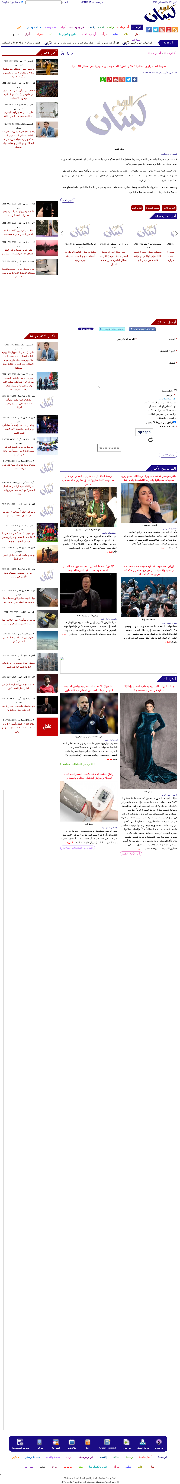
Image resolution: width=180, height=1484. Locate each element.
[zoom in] (63, 53)
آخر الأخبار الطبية (131, 853)
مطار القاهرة (152, 208)
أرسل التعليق (168, 454)
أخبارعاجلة (170, 53)
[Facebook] (142, 330)
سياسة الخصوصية (20, 1447)
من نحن (127, 1447)
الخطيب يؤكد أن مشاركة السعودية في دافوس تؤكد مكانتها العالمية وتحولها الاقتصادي (18, 94)
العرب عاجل (169, 208)
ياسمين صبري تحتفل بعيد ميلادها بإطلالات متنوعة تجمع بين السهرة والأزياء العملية (18, 73)
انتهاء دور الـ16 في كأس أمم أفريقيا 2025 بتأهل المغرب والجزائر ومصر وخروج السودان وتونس (18, 537)
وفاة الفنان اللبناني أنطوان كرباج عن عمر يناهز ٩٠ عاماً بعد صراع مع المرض (18, 727)
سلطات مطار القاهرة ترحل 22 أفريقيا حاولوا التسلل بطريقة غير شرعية (80, 256)
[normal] (67, 53)
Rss (88, 1447)
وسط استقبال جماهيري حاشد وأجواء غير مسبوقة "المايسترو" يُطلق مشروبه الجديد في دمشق (88, 480)
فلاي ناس (137, 208)
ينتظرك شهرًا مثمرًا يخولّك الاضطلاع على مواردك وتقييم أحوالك (18, 403)
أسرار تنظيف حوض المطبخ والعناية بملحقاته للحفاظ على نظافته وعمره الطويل (18, 273)
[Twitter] (112, 330)
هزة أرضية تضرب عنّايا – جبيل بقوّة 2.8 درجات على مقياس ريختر (99, 42)
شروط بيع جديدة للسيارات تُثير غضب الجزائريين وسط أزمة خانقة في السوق (19, 451)
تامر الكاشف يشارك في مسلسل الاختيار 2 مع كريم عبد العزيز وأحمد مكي (18, 490)
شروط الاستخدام (167, 398)
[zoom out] (72, 53)
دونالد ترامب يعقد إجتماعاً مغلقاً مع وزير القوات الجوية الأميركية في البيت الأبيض (18, 429)
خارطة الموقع (143, 1447)
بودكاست (159, 1447)
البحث (65, 2)
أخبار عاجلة (154, 53)
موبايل (40, 1447)
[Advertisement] (72, 15)
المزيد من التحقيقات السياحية (78, 764)
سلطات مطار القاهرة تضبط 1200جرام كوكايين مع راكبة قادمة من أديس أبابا (147, 256)
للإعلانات (72, 1447)
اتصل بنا (56, 1447)
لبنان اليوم (16, 2)
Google (5, 2)
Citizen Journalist (107, 1447)
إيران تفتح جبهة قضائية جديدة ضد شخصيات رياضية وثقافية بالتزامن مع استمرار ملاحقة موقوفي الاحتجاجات (149, 570)
